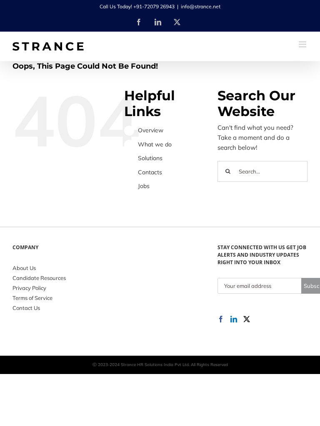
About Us (24, 268)
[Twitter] (246, 319)
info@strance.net (200, 6)
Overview (150, 130)
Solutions (150, 158)
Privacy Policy (29, 288)
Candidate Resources (39, 278)
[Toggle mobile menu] (303, 44)
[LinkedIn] (233, 319)
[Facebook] (221, 319)
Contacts (150, 172)
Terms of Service (32, 298)
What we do (155, 144)
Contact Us (26, 308)
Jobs (144, 186)
